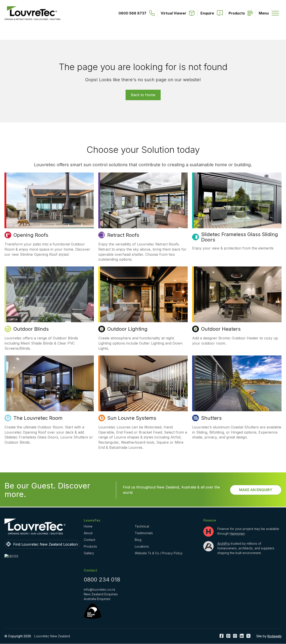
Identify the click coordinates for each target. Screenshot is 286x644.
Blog (138, 540)
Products (90, 546)
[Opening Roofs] (49, 200)
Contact (89, 540)
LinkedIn (241, 636)
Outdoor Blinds (31, 329)
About (88, 533)
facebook (221, 636)
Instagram (235, 636)
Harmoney (237, 533)
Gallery (89, 553)
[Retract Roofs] (143, 200)
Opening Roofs (30, 235)
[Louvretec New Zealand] (32, 13)
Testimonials (144, 533)
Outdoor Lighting (127, 329)
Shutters (211, 418)
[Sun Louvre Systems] (143, 383)
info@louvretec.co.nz (99, 589)
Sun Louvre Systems (131, 418)
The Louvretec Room (38, 418)
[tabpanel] (49, 217)
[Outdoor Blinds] (49, 294)
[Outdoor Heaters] (237, 294)
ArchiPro (223, 543)
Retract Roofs (123, 235)
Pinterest (228, 636)
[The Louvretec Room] (49, 383)
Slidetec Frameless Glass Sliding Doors (239, 237)
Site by (269, 636)
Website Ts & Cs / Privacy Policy (159, 553)
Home (88, 526)
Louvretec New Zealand (52, 636)
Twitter (248, 636)
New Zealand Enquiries (101, 594)
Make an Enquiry (255, 490)
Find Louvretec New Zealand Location (45, 544)
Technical (142, 526)
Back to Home (143, 95)
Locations (142, 546)
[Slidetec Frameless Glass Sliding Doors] (237, 200)
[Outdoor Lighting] (143, 294)
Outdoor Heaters (221, 329)
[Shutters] (237, 383)
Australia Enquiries (97, 599)
